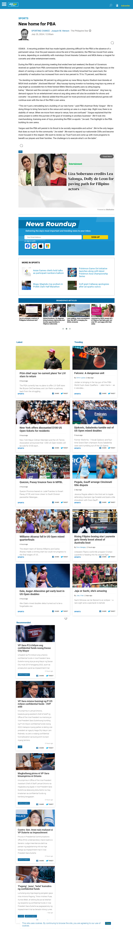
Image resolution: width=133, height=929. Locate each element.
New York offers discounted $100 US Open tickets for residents (41, 429)
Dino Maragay (81, 547)
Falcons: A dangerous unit (89, 373)
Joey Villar (80, 595)
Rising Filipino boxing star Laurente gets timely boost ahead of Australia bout (94, 539)
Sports (23, 18)
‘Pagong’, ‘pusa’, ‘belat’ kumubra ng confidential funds (34, 887)
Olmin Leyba (80, 378)
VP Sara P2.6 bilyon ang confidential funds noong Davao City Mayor (34, 648)
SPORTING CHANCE (40, 31)
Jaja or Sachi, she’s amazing (90, 590)
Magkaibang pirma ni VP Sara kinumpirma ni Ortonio (33, 774)
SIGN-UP (95, 237)
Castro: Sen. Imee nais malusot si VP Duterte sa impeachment (35, 831)
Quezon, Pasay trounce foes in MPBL (41, 482)
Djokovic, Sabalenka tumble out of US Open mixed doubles (94, 429)
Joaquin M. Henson (60, 31)
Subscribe (125, 6)
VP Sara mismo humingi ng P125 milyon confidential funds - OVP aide (35, 704)
